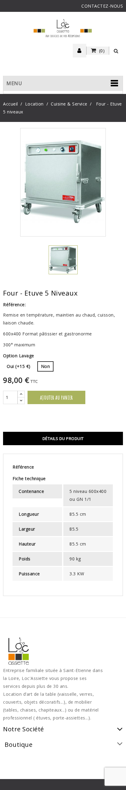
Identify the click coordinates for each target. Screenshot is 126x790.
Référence (23, 467)
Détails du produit (63, 438)
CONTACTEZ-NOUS (102, 6)
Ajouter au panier (56, 397)
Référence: (14, 304)
